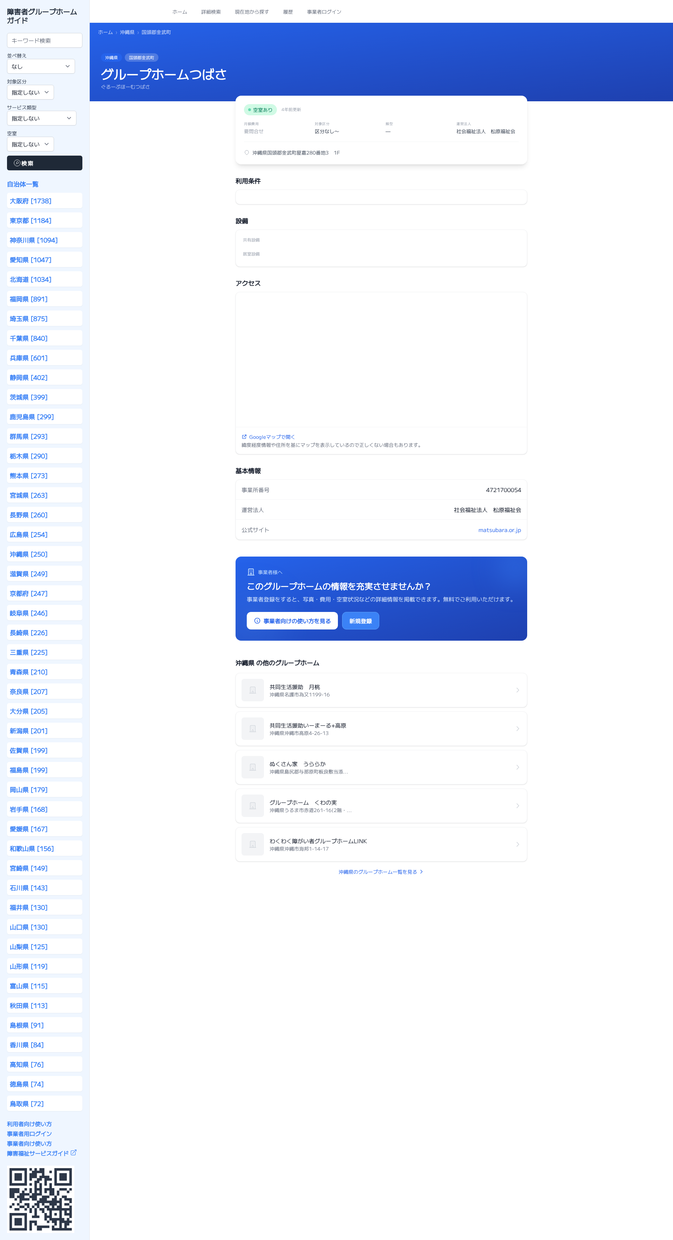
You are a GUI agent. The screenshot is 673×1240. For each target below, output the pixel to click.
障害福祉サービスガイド (38, 1153)
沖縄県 (127, 31)
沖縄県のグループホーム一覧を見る (378, 871)
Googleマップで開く (272, 436)
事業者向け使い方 (29, 1143)
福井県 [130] (29, 907)
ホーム (105, 31)
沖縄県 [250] (29, 553)
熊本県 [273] (29, 475)
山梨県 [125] (29, 946)
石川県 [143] (29, 887)
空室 (12, 133)
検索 (27, 163)
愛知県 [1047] (31, 259)
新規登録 (360, 620)
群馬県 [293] (29, 436)
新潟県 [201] (29, 730)
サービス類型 (21, 107)
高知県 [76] (27, 1064)
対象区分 (17, 81)
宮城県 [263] (29, 494)
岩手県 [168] (29, 808)
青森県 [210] (29, 671)
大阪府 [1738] (31, 200)
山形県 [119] (29, 965)
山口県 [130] (29, 926)
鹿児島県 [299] (32, 416)
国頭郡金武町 (156, 31)
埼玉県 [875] (29, 318)
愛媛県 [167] (29, 828)
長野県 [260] (29, 514)
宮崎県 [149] (29, 867)
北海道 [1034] (31, 279)
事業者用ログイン (29, 1133)
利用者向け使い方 (29, 1123)
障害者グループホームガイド (42, 15)
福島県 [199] (29, 769)
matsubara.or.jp (499, 529)
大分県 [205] (29, 710)
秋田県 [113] (29, 1005)
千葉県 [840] (29, 337)
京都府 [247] (29, 593)
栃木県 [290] (29, 455)
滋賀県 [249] (29, 573)
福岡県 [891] (29, 298)
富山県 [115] (29, 985)
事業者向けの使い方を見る (297, 620)
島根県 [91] (27, 1024)
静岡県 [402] (29, 377)
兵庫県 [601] (29, 357)
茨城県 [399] (29, 396)
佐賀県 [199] (29, 750)
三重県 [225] (29, 651)
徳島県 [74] (27, 1083)
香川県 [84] (27, 1044)
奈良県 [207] (29, 691)
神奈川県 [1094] (34, 239)
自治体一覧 (23, 183)
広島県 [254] (29, 534)
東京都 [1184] (31, 220)
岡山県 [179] (29, 789)
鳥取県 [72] (27, 1103)
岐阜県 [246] (29, 612)
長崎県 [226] (29, 632)
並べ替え (17, 55)
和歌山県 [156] (32, 848)
